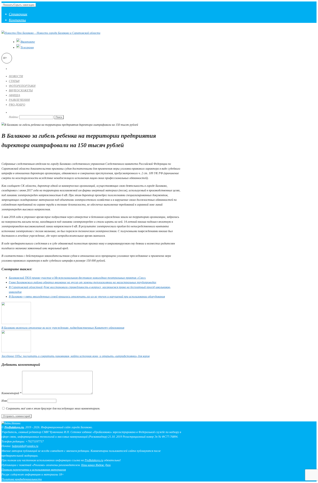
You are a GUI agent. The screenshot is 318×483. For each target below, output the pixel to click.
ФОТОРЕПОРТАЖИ (22, 85)
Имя (4, 400)
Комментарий (11, 393)
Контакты (17, 20)
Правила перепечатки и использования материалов (33, 469)
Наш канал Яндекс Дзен (96, 465)
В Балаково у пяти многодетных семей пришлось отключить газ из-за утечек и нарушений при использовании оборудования (87, 296)
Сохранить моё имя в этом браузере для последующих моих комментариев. (53, 408)
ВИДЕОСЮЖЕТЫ (21, 90)
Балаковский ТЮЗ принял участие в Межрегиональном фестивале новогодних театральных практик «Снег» (77, 277)
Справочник (18, 14)
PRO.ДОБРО (17, 104)
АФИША (14, 95)
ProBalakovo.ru (14, 427)
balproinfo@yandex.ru (25, 446)
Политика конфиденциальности (21, 479)
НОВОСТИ (16, 76)
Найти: (14, 117)
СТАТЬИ (14, 81)
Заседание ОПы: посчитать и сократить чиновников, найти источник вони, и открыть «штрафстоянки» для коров (75, 356)
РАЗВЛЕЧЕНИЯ (19, 99)
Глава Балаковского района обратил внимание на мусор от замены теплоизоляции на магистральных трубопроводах (82, 282)
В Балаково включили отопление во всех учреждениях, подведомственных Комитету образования (62, 327)
